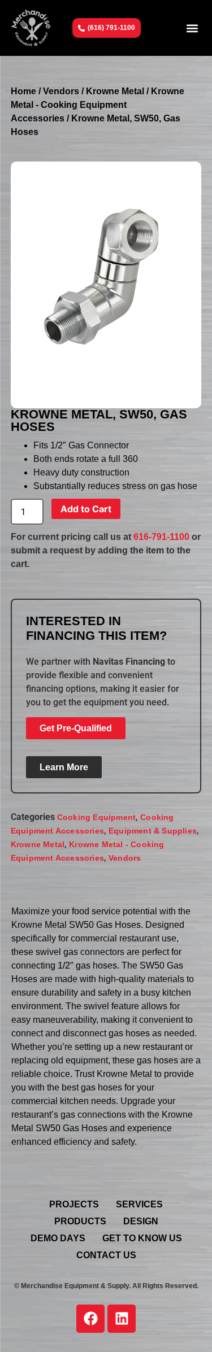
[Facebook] (90, 1319)
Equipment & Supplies (153, 830)
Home (23, 91)
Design (140, 1221)
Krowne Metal (115, 91)
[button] (192, 28)
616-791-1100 (161, 537)
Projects (74, 1204)
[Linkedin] (121, 1319)
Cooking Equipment (96, 817)
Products (80, 1221)
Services (139, 1204)
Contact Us (106, 1255)
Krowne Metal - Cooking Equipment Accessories (97, 104)
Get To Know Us (142, 1238)
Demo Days (58, 1238)
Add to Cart (85, 508)
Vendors (61, 91)
